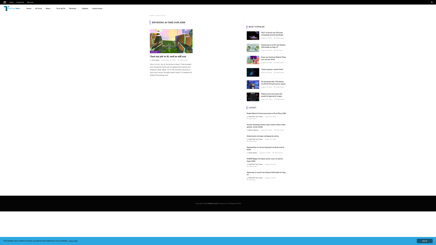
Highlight (154, 52)
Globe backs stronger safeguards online (263, 136)
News (48, 8)
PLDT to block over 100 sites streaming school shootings (272, 34)
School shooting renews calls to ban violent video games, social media (266, 126)
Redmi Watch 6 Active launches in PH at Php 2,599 (266, 113)
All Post (38, 8)
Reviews (72, 8)
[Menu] (4, 2)
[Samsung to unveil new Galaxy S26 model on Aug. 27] (253, 48)
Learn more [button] (73, 241)
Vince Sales (156, 60)
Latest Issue (97, 8)
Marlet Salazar (253, 130)
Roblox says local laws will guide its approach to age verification (271, 95)
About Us (30, 2)
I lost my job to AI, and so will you (168, 56)
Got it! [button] (424, 241)
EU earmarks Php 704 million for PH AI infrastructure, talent (273, 83)
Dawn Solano (253, 153)
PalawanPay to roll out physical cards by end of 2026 (265, 148)
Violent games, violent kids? (272, 69)
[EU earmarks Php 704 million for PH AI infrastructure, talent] (253, 84)
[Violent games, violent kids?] (253, 72)
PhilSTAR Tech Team (256, 116)
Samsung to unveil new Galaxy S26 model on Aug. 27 (273, 46)
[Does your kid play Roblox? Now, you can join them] (253, 60)
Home (28, 8)
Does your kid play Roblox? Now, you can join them (273, 58)
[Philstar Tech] (12, 8)
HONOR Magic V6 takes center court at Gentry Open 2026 (265, 160)
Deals (12, 2)
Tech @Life (60, 8)
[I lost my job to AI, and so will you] (171, 41)
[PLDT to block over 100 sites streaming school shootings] (253, 35)
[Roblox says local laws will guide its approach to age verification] (253, 97)
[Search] (432, 2)
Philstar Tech (212, 203)
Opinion (85, 8)
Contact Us (20, 2)
